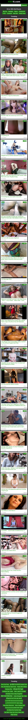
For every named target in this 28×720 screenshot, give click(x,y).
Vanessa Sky (8, 689)
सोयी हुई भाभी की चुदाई (18, 689)
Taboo (16, 11)
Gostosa (9, 13)
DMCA (13, 718)
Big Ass (5, 11)
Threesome (22, 11)
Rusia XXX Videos (22, 686)
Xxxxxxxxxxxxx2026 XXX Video (14, 707)
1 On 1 (4, 13)
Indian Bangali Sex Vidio (20, 696)
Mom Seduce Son (20, 705)
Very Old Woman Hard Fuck (8, 686)
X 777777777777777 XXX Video (14, 703)
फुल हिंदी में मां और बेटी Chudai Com (18, 684)
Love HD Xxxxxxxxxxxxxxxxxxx (14, 700)
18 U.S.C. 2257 (20, 718)
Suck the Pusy (5, 684)
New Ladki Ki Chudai (20, 691)
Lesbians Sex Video (7, 691)
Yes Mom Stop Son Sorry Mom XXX (14, 712)
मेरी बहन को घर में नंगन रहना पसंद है (14, 698)
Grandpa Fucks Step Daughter (14, 693)
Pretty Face (22, 13)
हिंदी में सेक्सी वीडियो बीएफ (6, 696)
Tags (9, 718)
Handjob (10, 11)
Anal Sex (15, 13)
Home (5, 718)
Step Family (14, 714)
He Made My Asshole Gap (14, 710)
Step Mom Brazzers (8, 705)
